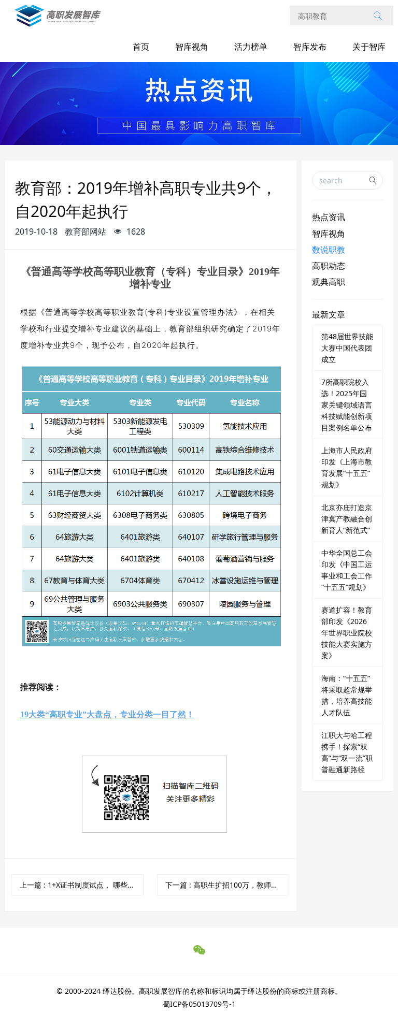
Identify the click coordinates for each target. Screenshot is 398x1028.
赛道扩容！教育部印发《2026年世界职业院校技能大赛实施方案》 (346, 632)
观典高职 (328, 281)
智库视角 (191, 46)
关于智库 (369, 46)
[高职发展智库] (60, 21)
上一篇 (82, 885)
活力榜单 (250, 46)
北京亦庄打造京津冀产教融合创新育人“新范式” (346, 518)
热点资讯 (328, 217)
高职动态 (328, 265)
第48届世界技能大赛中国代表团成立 (347, 347)
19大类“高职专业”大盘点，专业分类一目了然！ (107, 714)
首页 (141, 46)
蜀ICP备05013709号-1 (199, 1004)
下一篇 (227, 885)
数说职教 (328, 249)
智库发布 (309, 46)
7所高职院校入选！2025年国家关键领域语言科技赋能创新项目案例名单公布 (346, 404)
